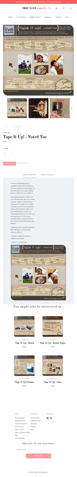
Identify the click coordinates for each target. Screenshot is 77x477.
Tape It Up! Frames (24, 382)
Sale (66, 17)
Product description (29, 174)
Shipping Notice (20, 421)
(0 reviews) (17, 126)
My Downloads (20, 418)
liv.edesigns (7, 132)
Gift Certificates (20, 438)
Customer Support (21, 424)
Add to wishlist (23, 163)
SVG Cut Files (21, 17)
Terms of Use (19, 429)
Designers (48, 17)
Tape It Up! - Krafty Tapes (53, 343)
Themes (58, 17)
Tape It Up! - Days (53, 382)
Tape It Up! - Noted (24, 343)
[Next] (71, 108)
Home (10, 17)
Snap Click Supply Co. (41, 472)
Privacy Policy (19, 426)
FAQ (16, 435)
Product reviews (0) (47, 174)
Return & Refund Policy (22, 432)
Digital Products (35, 17)
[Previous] (5, 108)
